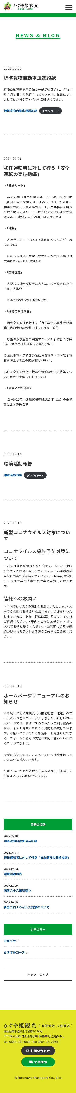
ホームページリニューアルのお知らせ (37, 698)
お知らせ (10, 941)
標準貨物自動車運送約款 (30, 78)
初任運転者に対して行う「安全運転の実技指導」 (37, 171)
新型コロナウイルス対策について (37, 535)
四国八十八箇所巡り (17, 890)
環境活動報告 (18, 463)
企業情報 (40, 1062)
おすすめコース (14, 952)
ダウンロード (50, 111)
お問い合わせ (40, 1051)
